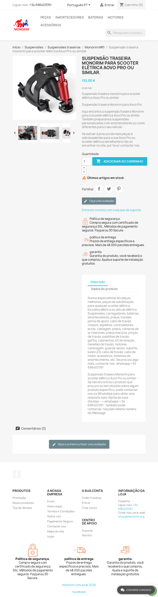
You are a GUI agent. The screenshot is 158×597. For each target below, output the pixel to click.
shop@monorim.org (131, 516)
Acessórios (50, 25)
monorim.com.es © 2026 (79, 585)
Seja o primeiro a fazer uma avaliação (81, 444)
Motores (116, 17)
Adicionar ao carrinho (119, 161)
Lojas (50, 536)
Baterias (95, 17)
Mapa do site (55, 531)
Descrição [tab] (98, 282)
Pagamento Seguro (60, 521)
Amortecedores (69, 17)
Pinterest (119, 189)
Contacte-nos (56, 526)
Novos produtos (23, 503)
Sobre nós (54, 516)
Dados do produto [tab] (104, 289)
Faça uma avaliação (101, 201)
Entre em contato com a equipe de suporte (111, 210)
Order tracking (91, 498)
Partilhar (99, 189)
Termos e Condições (61, 511)
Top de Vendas (22, 508)
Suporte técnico (87, 533)
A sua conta (92, 491)
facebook (79, 592)
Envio (50, 501)
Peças (45, 17)
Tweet (109, 189)
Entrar (86, 503)
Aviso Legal (54, 506)
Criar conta (89, 508)
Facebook (17, 474)
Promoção (19, 498)
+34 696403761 (40, 5)
